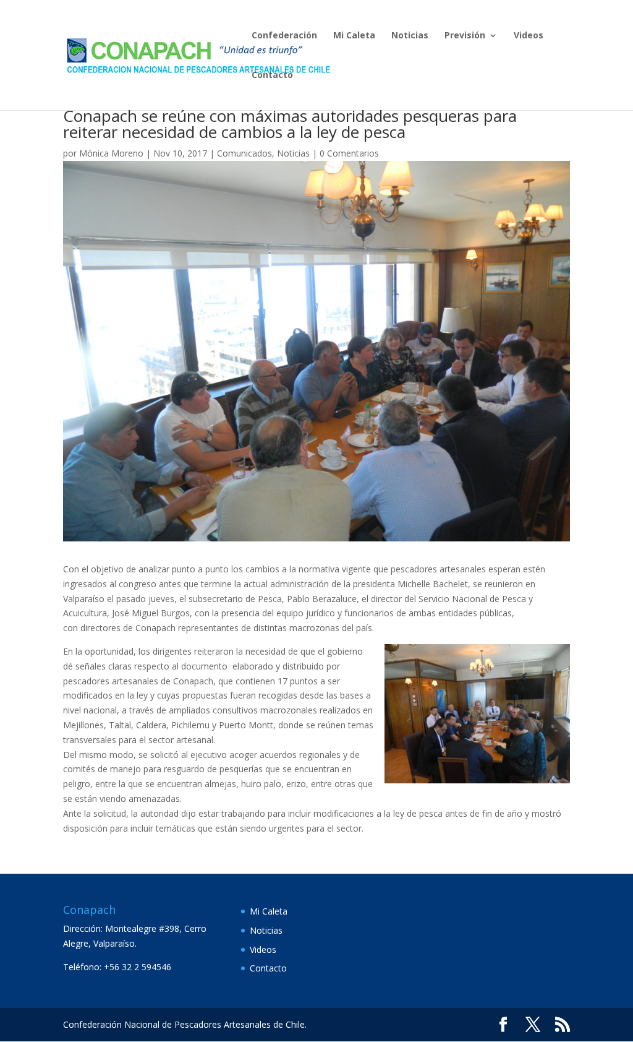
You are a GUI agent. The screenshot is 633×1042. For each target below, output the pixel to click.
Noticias (409, 36)
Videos (528, 36)
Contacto (272, 75)
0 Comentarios (349, 153)
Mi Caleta (354, 36)
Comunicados (244, 153)
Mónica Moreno (111, 153)
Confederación (284, 36)
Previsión (464, 36)
